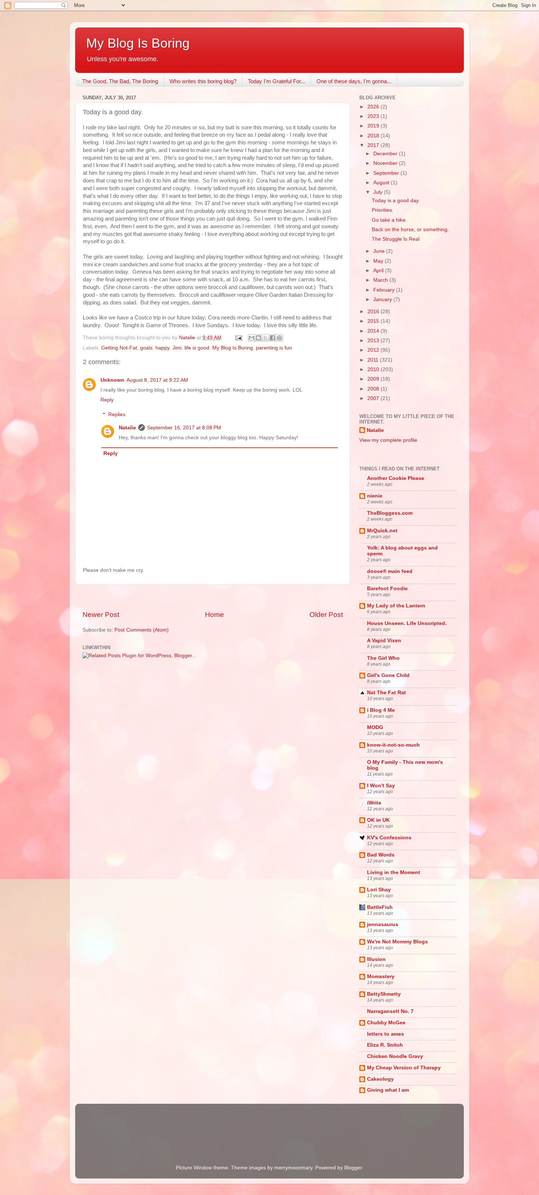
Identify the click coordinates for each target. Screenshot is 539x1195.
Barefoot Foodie (387, 588)
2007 (374, 398)
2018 (374, 135)
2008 (374, 389)
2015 (374, 321)
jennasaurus (382, 924)
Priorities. (382, 210)
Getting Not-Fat (119, 348)
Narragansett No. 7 (390, 1011)
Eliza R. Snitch (385, 1045)
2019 (374, 126)
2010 (374, 369)
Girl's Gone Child (388, 675)
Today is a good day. (396, 200)
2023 (374, 116)
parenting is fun (274, 348)
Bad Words (381, 855)
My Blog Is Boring (138, 43)
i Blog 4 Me (381, 710)
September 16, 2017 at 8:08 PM (184, 427)
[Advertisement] (212, 597)
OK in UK (378, 820)
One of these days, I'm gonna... (353, 81)
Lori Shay (379, 889)
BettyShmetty (384, 994)
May (379, 261)
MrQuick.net (382, 530)
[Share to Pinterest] (279, 337)
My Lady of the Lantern (396, 605)
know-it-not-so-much (393, 745)
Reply (107, 400)
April (379, 270)
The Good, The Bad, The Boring (120, 81)
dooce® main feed (389, 571)
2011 (373, 360)
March (381, 280)
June (379, 251)
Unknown (112, 380)
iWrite (374, 803)
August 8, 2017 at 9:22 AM (157, 380)
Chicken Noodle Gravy (395, 1056)
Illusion (376, 959)
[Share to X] (265, 337)
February (384, 290)
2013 (374, 340)
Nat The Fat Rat (386, 692)
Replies (116, 414)
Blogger (353, 1167)
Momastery (381, 976)
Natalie (127, 427)
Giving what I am (388, 1090)
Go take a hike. (389, 220)
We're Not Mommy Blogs (397, 941)
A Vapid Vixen (384, 640)
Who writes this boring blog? (202, 81)
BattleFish (380, 907)
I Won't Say (381, 785)
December (386, 153)
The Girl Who (383, 658)
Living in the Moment (393, 872)
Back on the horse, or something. (410, 229)
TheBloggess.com (389, 513)
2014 (374, 331)
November (386, 163)
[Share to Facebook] (272, 337)
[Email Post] (238, 337)
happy (162, 348)
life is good (196, 348)
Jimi (177, 348)
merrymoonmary (293, 1167)
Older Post (326, 614)
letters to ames (385, 1034)
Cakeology (380, 1079)
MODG (375, 727)
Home (214, 614)
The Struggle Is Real (395, 239)
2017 (374, 145)
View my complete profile (388, 440)
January (383, 299)
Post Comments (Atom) (141, 630)
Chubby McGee (386, 1022)
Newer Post (100, 614)
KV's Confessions (389, 837)
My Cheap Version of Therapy (404, 1067)
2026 (374, 107)
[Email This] (251, 337)
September (386, 173)
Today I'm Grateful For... (276, 81)
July (378, 192)
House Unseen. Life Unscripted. (407, 623)
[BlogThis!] (258, 337)
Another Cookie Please (395, 478)
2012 (374, 350)
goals (146, 348)
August (382, 182)
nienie (374, 496)
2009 (374, 379)
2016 (374, 311)
